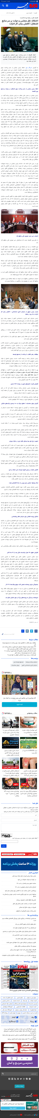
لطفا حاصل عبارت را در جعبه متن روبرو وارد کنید (25, 838)
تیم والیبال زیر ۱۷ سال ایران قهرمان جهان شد (24, 928)
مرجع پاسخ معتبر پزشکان (20, 1004)
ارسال (3, 846)
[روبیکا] (18, 1079)
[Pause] (4, 693)
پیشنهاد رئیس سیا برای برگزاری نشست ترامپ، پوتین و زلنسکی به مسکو (19, 895)
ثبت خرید (19, 704)
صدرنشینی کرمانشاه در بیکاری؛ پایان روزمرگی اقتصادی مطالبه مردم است (19, 919)
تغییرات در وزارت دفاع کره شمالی (27, 907)
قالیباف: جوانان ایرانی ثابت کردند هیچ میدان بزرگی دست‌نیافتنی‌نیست (23, 951)
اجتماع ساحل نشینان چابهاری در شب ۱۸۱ (25, 887)
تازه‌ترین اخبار (33, 873)
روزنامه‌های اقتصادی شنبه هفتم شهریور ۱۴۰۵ (24, 990)
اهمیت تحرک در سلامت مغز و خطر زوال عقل (24, 904)
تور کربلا (25, 1001)
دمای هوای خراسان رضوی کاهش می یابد (25, 924)
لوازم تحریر (19, 998)
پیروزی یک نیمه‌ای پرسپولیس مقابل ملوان (25, 946)
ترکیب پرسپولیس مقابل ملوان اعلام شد (26, 939)
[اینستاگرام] (24, 1079)
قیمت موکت (33, 1001)
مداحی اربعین (6, 1001)
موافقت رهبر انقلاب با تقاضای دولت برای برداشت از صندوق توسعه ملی (19, 644)
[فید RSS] (15, 1079)
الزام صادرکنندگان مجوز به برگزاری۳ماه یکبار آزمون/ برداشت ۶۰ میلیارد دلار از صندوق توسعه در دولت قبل (20, 652)
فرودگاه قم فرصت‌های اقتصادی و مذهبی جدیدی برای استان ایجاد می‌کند (19, 1036)
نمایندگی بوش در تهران (21, 1010)
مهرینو (19, 1013)
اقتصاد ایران (29, 13)
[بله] (27, 1079)
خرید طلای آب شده (8, 998)
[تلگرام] (29, 1079)
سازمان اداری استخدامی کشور (29, 665)
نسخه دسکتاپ (19, 1086)
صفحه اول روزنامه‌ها (31, 961)
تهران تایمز (12, 1013)
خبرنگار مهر (29, 68)
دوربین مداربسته (33, 1004)
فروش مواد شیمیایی (7, 1004)
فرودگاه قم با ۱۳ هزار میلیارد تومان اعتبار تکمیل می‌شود (22, 1039)
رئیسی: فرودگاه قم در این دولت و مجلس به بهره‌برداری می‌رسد (20, 1029)
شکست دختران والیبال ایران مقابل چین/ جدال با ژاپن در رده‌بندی (19, 931)
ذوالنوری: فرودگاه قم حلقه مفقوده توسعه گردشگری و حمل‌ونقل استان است (20, 1032)
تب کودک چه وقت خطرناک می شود (27, 880)
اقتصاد (35, 13)
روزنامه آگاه (5, 1013)
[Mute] (7, 693)
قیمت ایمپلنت (32, 1007)
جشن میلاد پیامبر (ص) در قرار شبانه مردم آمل (24, 876)
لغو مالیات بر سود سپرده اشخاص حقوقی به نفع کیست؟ (22, 655)
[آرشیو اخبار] (12, 1079)
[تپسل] (3, 673)
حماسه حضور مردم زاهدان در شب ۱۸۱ (26, 883)
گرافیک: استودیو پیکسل (15, 1115)
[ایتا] (9, 1079)
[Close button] (37, 1100)
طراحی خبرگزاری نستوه (29, 1115)
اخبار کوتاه (34, 1025)
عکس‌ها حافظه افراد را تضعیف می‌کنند (26, 900)
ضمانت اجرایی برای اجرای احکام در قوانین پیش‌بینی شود (21, 649)
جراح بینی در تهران (31, 998)
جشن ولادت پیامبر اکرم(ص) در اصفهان (26, 911)
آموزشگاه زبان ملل (7, 1010)
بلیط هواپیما (33, 1010)
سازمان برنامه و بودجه (31, 662)
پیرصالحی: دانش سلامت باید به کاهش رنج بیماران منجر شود (20, 891)
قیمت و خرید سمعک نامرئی (30, 1013)
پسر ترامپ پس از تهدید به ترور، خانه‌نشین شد (24, 935)
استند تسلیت (16, 1001)
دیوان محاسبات (15, 665)
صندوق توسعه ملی (18, 662)
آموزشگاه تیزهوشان (7, 1007)
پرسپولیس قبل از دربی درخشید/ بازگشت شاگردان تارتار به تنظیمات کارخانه (19, 956)
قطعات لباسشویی (20, 1007)
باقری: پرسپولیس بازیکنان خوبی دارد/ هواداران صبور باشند (21, 943)
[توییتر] (21, 1079)
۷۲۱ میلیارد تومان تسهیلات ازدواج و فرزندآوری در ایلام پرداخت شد (19, 647)
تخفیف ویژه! (13, 1108)
